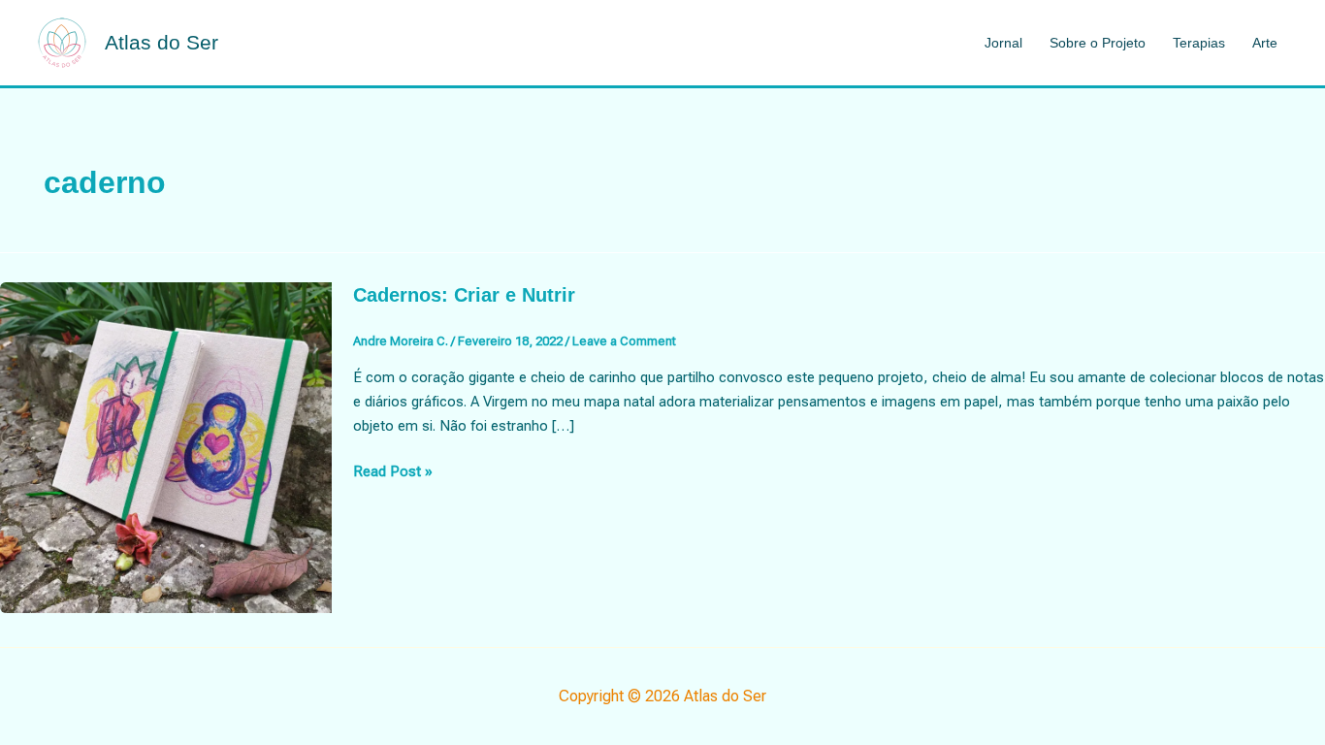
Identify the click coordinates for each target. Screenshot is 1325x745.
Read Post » (393, 473)
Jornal (1003, 42)
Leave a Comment (624, 341)
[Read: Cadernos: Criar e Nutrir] (166, 446)
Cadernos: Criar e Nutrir (464, 295)
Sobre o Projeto (1098, 42)
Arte (1264, 42)
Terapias (1199, 42)
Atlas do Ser (161, 42)
